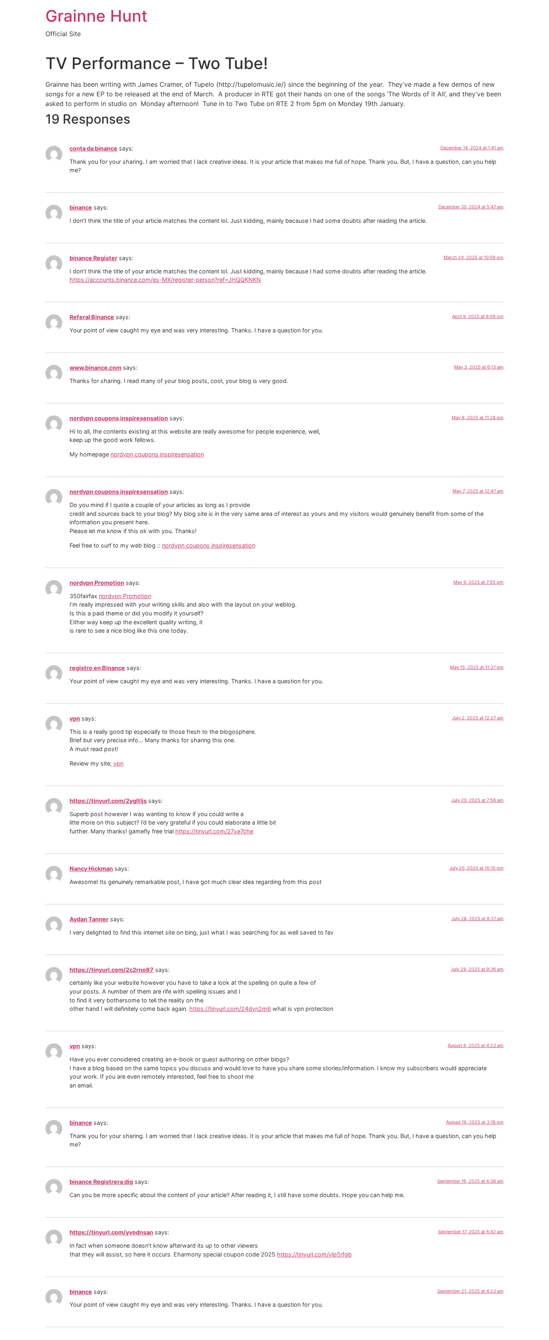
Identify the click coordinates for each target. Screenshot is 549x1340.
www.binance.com (95, 367)
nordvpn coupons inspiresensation (119, 418)
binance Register (93, 258)
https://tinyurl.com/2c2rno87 (112, 969)
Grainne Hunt (96, 16)
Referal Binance (92, 317)
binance (81, 207)
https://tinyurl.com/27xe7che (214, 831)
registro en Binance (97, 667)
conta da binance (93, 148)
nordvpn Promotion (97, 582)
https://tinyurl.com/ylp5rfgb (314, 1254)
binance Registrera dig (101, 1181)
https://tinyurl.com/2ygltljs (108, 800)
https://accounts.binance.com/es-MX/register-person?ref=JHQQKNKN (165, 279)
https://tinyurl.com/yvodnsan (111, 1232)
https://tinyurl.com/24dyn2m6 (230, 1008)
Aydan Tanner (89, 919)
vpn (75, 718)
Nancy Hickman (91, 868)
